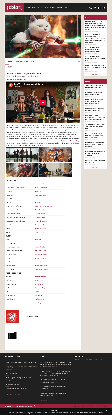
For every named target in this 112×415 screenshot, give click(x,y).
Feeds (40, 8)
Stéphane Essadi (40, 251)
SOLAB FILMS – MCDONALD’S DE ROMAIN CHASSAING (95, 86)
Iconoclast (9, 143)
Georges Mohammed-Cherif (44, 206)
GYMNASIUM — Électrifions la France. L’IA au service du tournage (95, 153)
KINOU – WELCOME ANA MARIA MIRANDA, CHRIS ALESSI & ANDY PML (95, 144)
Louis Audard (39, 210)
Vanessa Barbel (40, 225)
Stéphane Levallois (41, 269)
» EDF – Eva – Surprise (12, 384)
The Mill (37, 292)
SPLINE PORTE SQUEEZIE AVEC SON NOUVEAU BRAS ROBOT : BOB (95, 126)
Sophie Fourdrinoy (41, 277)
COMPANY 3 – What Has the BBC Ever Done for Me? (94, 109)
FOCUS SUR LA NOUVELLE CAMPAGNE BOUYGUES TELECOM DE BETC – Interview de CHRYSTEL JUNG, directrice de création (95, 38)
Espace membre (50, 8)
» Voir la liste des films (12, 394)
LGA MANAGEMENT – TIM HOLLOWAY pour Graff (93, 93)
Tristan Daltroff (40, 214)
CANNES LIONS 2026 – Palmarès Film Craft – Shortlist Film (95, 58)
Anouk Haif (38, 262)
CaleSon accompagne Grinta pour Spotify (95, 161)
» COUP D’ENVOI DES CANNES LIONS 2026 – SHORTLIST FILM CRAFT (53, 394)
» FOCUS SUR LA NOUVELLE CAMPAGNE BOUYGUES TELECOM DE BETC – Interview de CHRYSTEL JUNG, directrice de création (56, 373)
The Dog (38, 303)
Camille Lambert (40, 195)
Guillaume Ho (39, 299)
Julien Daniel (39, 284)
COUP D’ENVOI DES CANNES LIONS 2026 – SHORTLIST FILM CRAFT (95, 67)
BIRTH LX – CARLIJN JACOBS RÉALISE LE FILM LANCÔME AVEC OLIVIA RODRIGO (94, 135)
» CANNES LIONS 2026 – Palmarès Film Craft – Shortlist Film (54, 387)
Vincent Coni (39, 295)
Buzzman (38, 202)
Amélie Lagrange (40, 258)
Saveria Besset (40, 232)
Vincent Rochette (41, 254)
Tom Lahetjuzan (40, 217)
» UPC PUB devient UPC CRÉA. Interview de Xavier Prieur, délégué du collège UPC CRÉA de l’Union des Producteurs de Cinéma (56, 364)
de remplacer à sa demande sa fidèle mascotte (44, 125)
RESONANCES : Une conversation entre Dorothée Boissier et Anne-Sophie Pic (95, 117)
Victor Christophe (41, 221)
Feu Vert (38, 240)
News (34, 8)
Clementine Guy (40, 247)
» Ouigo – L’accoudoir (11, 373)
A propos (68, 8)
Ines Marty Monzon (41, 266)
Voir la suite (96, 74)
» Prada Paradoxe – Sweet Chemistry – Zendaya (20, 362)
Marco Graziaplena (41, 188)
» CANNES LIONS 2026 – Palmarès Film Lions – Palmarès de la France (54, 381)
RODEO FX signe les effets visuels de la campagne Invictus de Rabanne (94, 101)
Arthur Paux (39, 280)
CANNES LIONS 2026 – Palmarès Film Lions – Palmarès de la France (92, 49)
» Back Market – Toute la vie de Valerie (17, 389)
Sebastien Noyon (40, 288)
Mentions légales (33, 406)
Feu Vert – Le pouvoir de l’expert (20, 62)
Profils (60, 8)
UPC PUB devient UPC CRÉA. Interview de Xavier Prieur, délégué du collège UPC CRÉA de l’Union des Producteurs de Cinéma (95, 25)
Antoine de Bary (74, 141)
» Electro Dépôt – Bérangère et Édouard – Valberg (18, 379)
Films (28, 8)
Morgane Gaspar (40, 228)
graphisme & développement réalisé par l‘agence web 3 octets (89, 406)
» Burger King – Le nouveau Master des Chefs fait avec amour (21, 368)
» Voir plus (43, 401)
